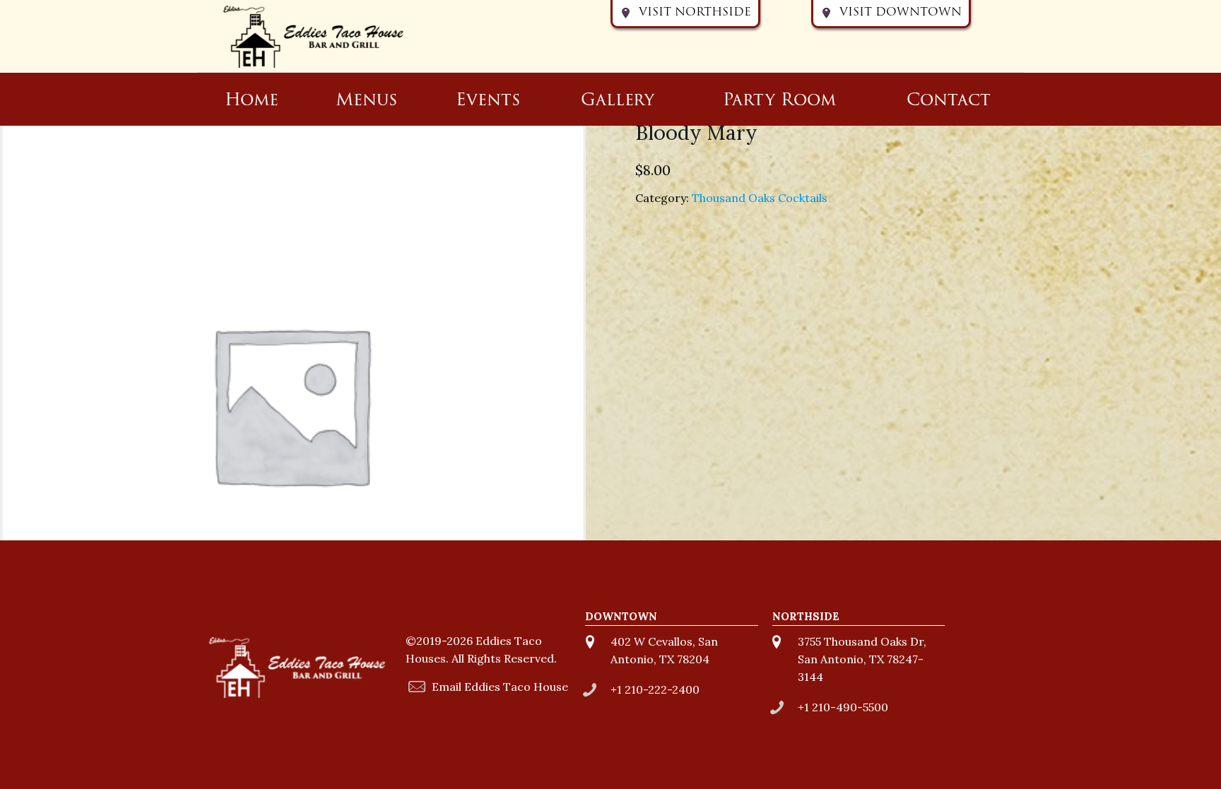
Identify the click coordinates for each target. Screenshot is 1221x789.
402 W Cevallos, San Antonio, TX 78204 (664, 650)
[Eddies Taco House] (314, 36)
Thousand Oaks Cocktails (759, 198)
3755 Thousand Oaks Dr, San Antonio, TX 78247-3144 (862, 659)
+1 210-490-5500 (843, 707)
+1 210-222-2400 (655, 689)
